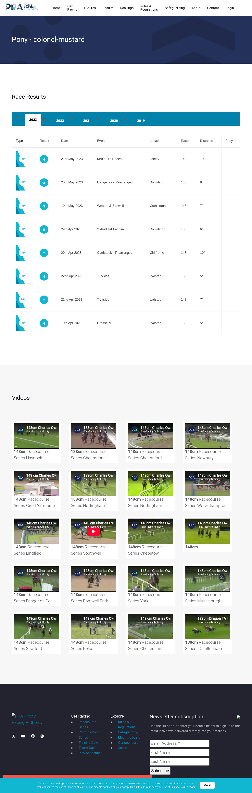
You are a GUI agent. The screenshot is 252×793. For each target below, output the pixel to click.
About (196, 8)
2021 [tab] (87, 120)
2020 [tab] (114, 120)
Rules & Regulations (149, 8)
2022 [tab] (60, 120)
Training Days (89, 742)
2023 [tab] (33, 119)
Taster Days (87, 747)
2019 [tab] (141, 120)
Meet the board (129, 737)
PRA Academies (90, 752)
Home (56, 8)
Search (123, 747)
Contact (213, 8)
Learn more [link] (188, 787)
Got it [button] (207, 785)
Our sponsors (128, 742)
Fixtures (90, 8)
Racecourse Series (87, 725)
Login (230, 8)
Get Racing (72, 8)
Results (108, 8)
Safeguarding (175, 8)
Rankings (127, 8)
